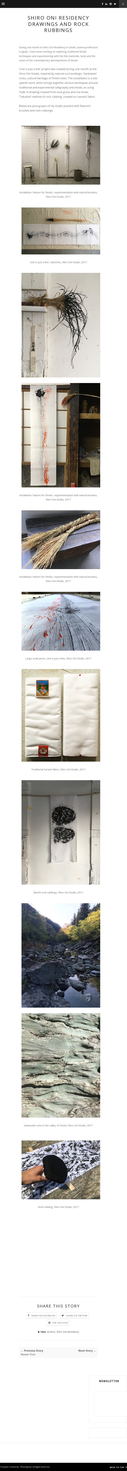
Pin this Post (61, 1322)
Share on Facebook (43, 1315)
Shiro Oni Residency (68, 1331)
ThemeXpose (26, 1467)
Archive (51, 1331)
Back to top (117, 1467)
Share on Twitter (76, 1315)
